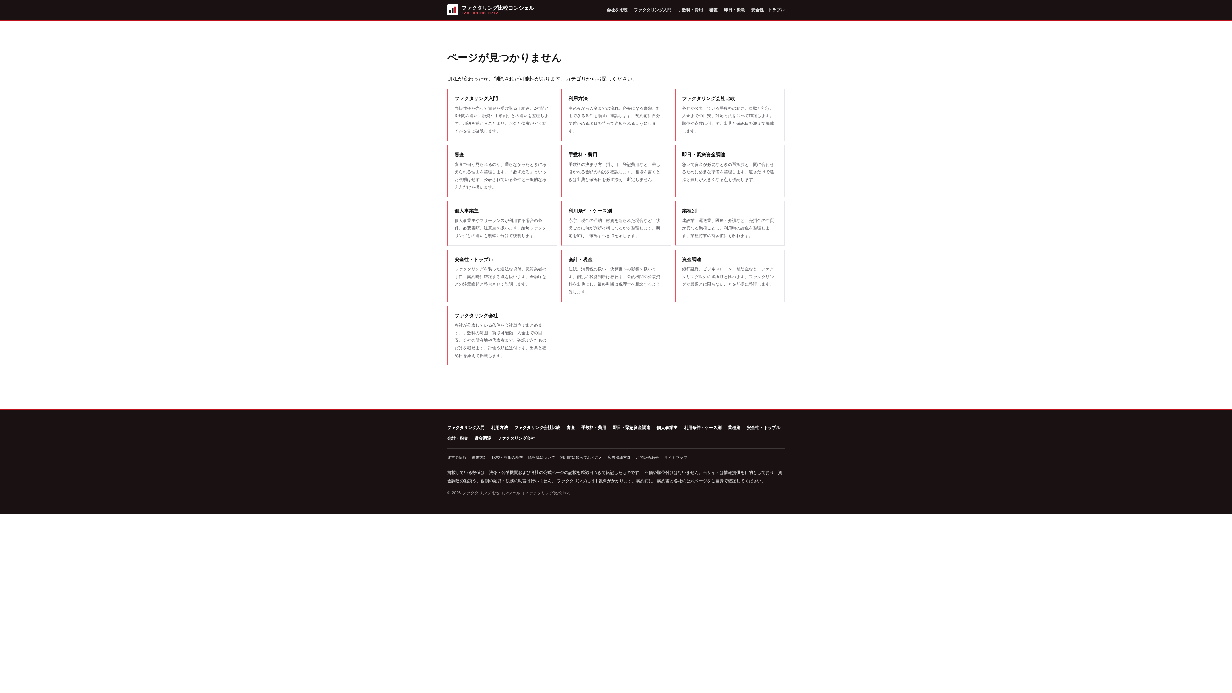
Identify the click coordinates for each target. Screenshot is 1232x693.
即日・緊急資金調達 (631, 427)
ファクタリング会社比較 (537, 427)
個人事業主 (667, 427)
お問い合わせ (647, 457)
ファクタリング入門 (653, 9)
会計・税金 (457, 438)
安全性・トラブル (768, 9)
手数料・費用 (690, 9)
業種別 (734, 427)
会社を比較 (617, 9)
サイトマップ (675, 457)
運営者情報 (456, 457)
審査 (713, 9)
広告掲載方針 (619, 457)
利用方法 (499, 427)
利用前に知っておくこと (581, 457)
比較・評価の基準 (507, 457)
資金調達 (483, 438)
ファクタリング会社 (516, 438)
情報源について (541, 457)
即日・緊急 (734, 9)
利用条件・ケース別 (703, 427)
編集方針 (479, 457)
